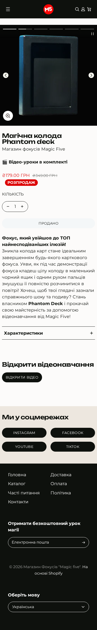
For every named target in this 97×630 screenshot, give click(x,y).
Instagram (24, 433)
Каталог (16, 483)
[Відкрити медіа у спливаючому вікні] (8, 116)
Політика (60, 492)
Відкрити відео (22, 377)
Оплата (58, 483)
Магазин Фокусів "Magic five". (52, 566)
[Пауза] (93, 34)
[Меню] (8, 9)
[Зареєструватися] (83, 542)
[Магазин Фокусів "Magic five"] (48, 9)
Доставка (60, 474)
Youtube (24, 446)
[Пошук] (77, 9)
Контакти (18, 501)
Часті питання (24, 492)
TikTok (72, 446)
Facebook (72, 433)
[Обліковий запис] (83, 9)
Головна (17, 474)
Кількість (13, 194)
